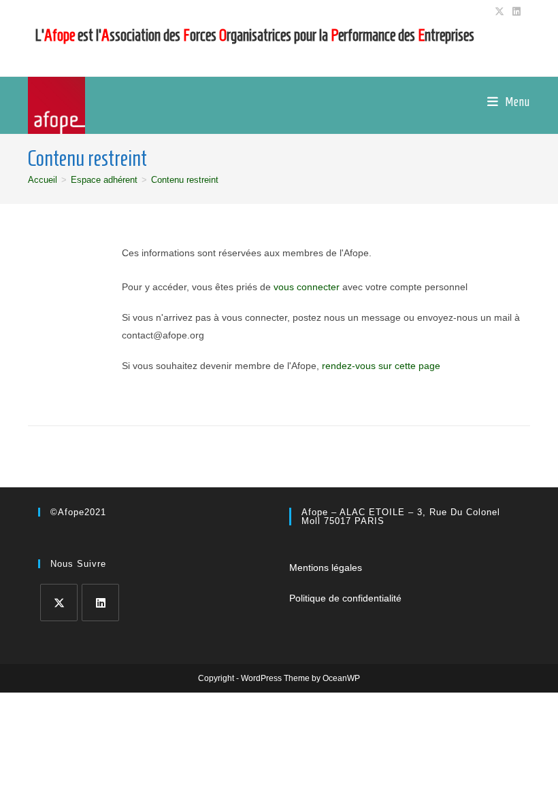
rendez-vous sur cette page (381, 365)
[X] (59, 602)
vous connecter (307, 286)
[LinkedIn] (100, 602)
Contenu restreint (184, 180)
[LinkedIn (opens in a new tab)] (514, 11)
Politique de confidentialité (345, 598)
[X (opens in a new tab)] (499, 11)
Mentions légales (325, 567)
